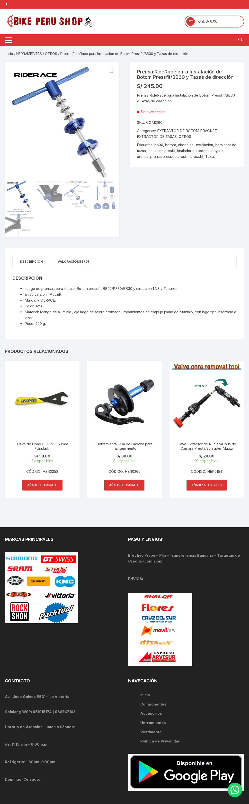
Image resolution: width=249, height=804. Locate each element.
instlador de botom (193, 150)
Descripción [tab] (31, 261)
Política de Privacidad (160, 741)
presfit (183, 156)
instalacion (204, 145)
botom (170, 145)
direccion (186, 145)
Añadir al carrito (42, 485)
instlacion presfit (161, 150)
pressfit (196, 156)
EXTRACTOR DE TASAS (157, 136)
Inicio (9, 54)
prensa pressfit (163, 156)
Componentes (153, 704)
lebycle (217, 150)
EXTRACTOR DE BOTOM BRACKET (187, 130)
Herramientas (153, 722)
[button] (111, 70)
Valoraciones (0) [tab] (73, 261)
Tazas (210, 156)
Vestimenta (150, 732)
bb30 (158, 145)
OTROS (51, 54)
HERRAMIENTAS (29, 54)
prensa (142, 156)
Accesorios (151, 713)
